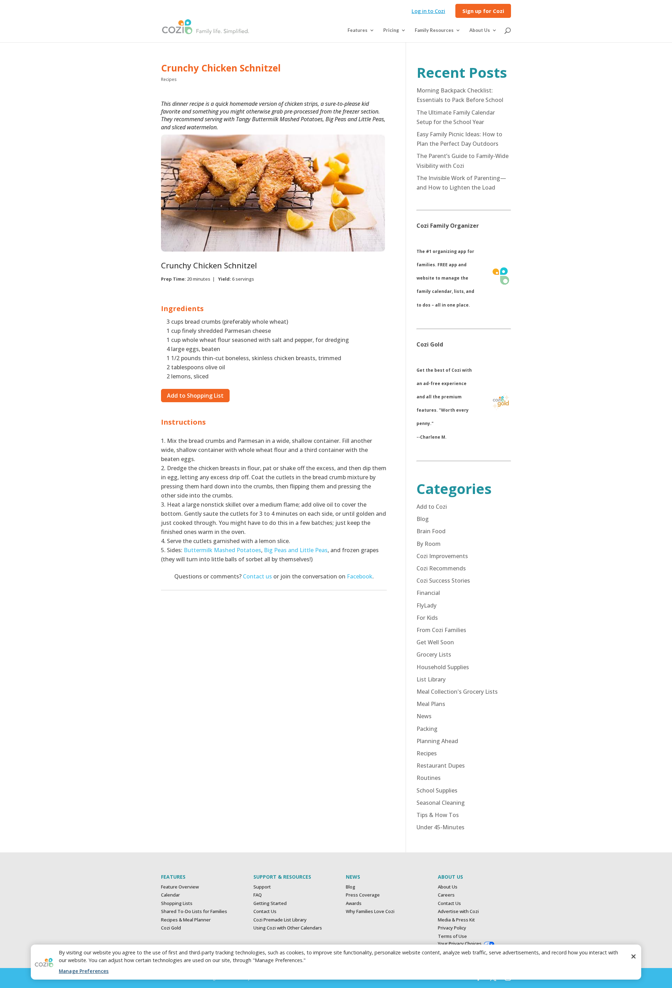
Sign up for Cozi (483, 11)
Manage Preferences (83, 971)
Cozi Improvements (442, 556)
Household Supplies (442, 667)
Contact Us (264, 911)
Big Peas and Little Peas (296, 550)
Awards (354, 903)
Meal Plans (430, 704)
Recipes (169, 79)
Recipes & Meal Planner (186, 920)
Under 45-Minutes (440, 827)
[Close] (633, 956)
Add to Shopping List (195, 395)
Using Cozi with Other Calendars (287, 928)
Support (262, 887)
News (424, 716)
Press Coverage (363, 895)
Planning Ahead (437, 741)
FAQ (257, 895)
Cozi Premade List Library (280, 920)
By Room (428, 544)
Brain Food (431, 531)
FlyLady (426, 605)
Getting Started (270, 903)
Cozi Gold (171, 928)
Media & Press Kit (456, 920)
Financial (428, 593)
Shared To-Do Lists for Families (194, 911)
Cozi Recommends (441, 568)
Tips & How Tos (437, 815)
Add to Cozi (431, 506)
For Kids (427, 618)
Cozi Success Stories (443, 580)
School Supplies (436, 790)
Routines (428, 778)
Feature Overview (180, 887)
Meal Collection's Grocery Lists (457, 691)
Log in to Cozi (428, 11)
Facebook (359, 576)
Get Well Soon (435, 642)
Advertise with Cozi (458, 911)
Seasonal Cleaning (440, 803)
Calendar (170, 895)
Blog (422, 519)
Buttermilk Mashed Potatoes (222, 550)
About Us (447, 887)
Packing (427, 729)
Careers (446, 895)
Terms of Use (452, 936)
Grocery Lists (433, 654)
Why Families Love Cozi (370, 911)
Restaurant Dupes (440, 765)
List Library (431, 679)
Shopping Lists (176, 903)
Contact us (257, 576)
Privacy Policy (452, 928)
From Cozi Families (441, 630)
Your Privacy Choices (460, 943)
